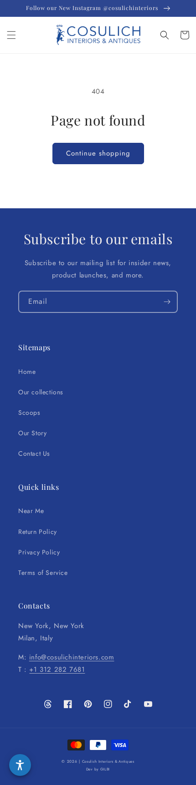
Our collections (40, 392)
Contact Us (34, 453)
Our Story (32, 433)
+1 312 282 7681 (57, 669)
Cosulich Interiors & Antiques (108, 761)
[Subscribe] (167, 302)
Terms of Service (43, 572)
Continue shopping (98, 153)
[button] (11, 35)
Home (27, 371)
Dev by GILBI (98, 769)
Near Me (31, 510)
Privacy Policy (39, 552)
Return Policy (37, 531)
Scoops (29, 412)
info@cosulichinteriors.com (71, 657)
